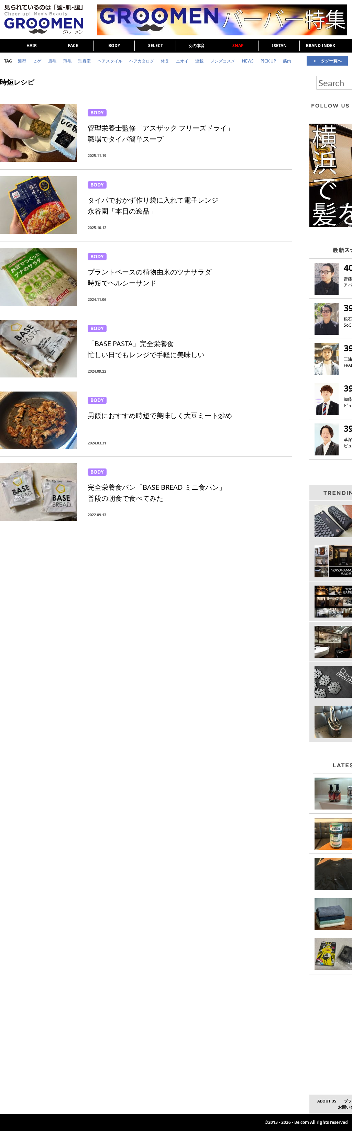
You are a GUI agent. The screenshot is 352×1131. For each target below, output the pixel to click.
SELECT (155, 45)
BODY (114, 45)
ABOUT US (326, 1101)
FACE (73, 45)
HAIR (31, 45)
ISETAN (279, 45)
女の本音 (196, 45)
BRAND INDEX (320, 45)
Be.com (301, 1122)
